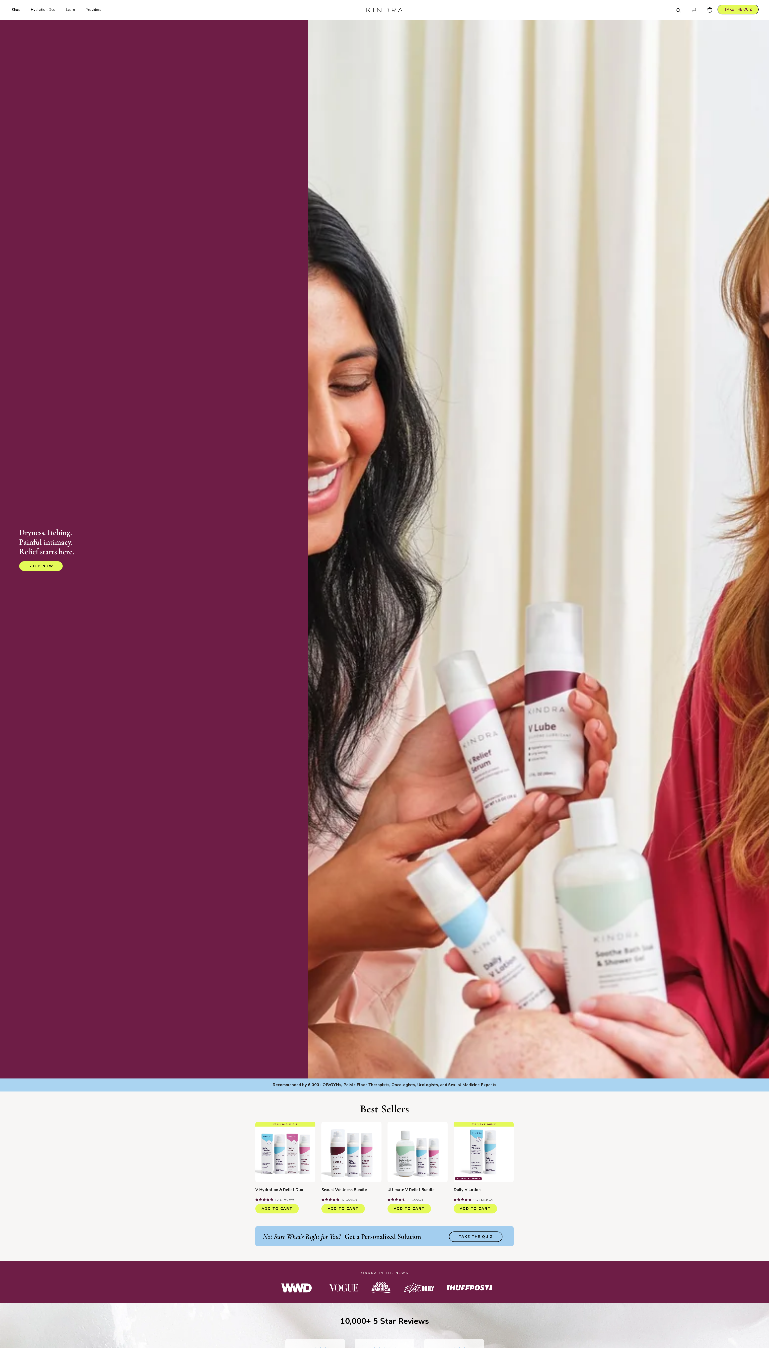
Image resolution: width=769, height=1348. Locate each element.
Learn (70, 9)
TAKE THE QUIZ (738, 9)
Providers (93, 9)
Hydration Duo (43, 9)
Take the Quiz (476, 1236)
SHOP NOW (40, 566)
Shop (16, 9)
